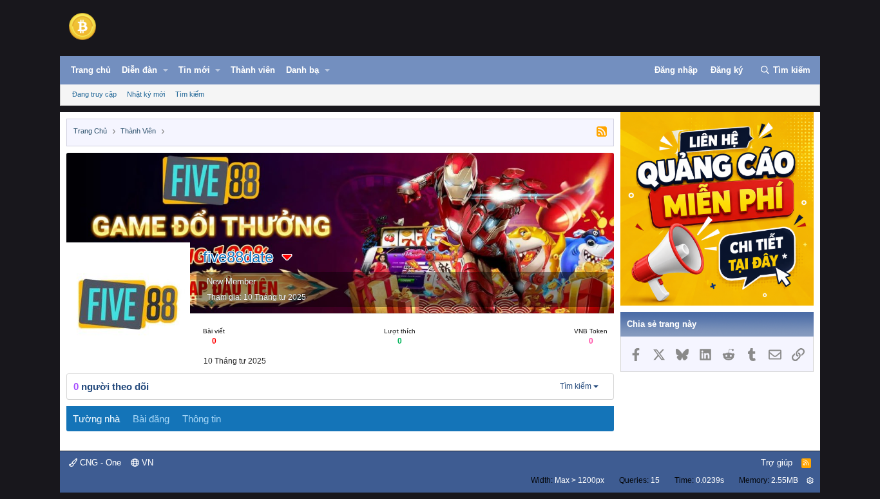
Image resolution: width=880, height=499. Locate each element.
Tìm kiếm (189, 94)
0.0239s (710, 480)
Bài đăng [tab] (151, 418)
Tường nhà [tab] (96, 418)
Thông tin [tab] (201, 418)
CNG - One (99, 462)
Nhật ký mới (146, 94)
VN (146, 462)
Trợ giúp (776, 462)
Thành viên (253, 70)
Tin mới (194, 70)
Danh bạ (302, 70)
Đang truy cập (94, 94)
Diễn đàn (139, 70)
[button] (165, 70)
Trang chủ (91, 70)
